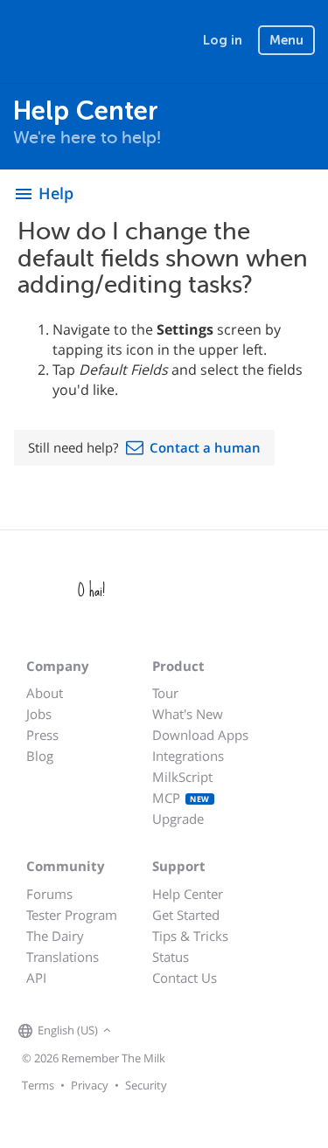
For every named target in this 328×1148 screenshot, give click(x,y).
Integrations (188, 755)
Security (146, 1085)
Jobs (39, 714)
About (44, 693)
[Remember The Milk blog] (187, 1031)
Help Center (187, 893)
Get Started (186, 914)
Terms (38, 1085)
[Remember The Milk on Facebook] (141, 1031)
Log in (222, 40)
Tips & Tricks (190, 935)
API (36, 977)
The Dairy (55, 935)
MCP (181, 797)
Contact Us (184, 977)
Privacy (89, 1085)
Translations (62, 956)
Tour (165, 693)
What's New (187, 714)
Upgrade (178, 818)
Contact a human (205, 447)
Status (170, 956)
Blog (39, 755)
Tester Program (71, 914)
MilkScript (182, 776)
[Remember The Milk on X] (165, 1031)
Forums (49, 893)
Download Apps (200, 734)
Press (42, 734)
